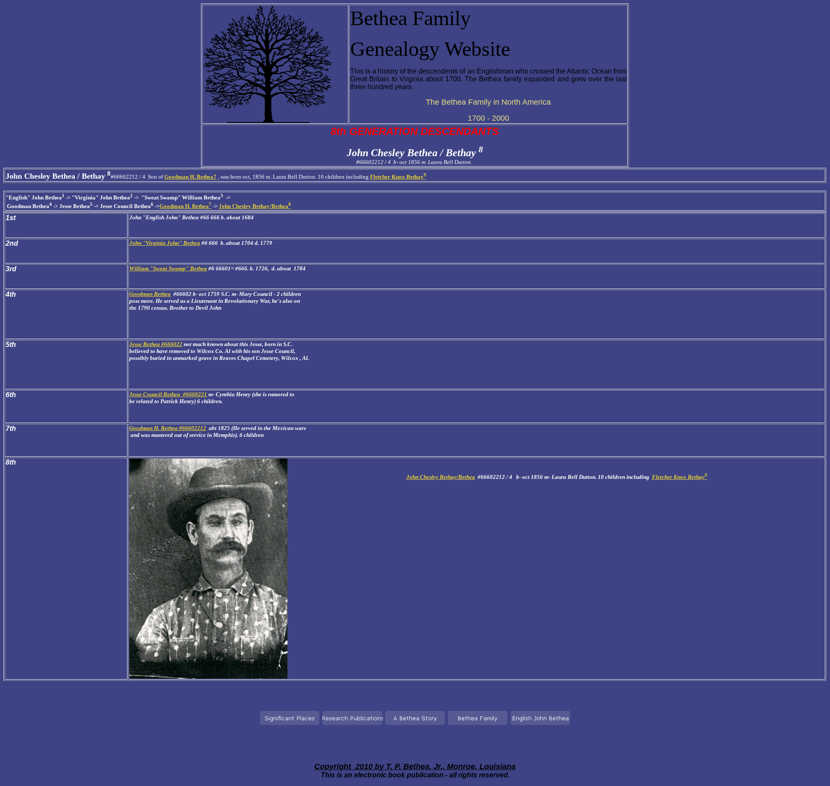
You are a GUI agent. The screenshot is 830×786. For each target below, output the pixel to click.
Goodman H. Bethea (185, 206)
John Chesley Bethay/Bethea (255, 206)
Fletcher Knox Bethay (398, 176)
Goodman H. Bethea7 (190, 176)
